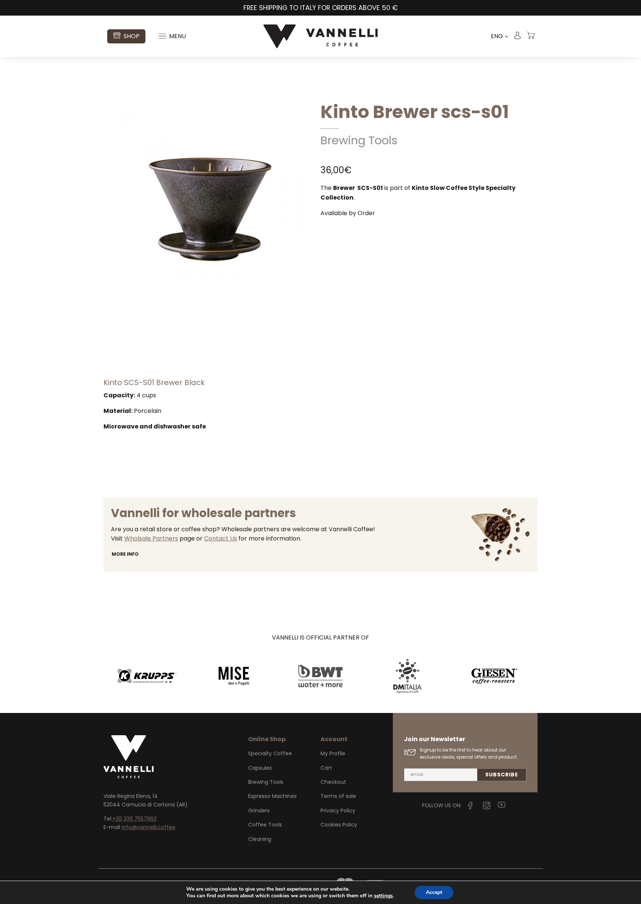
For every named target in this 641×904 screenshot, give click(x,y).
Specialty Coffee (270, 753)
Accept (434, 892)
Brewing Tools (359, 140)
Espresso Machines (272, 796)
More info (125, 554)
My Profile (332, 753)
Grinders (259, 810)
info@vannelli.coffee (148, 827)
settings (383, 896)
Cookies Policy (338, 824)
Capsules (260, 768)
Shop (131, 36)
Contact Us (220, 538)
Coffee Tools (265, 824)
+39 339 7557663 (134, 818)
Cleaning (259, 839)
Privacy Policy (337, 810)
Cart (326, 768)
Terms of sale (338, 796)
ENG (499, 36)
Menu (177, 36)
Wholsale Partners (151, 538)
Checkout (333, 782)
